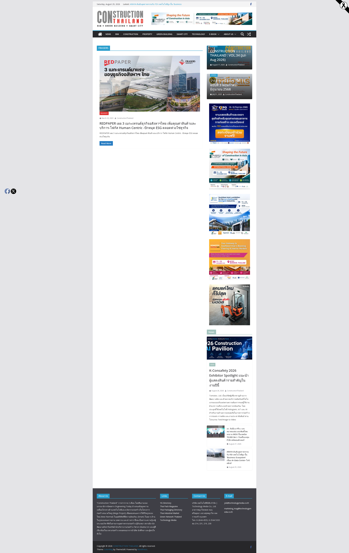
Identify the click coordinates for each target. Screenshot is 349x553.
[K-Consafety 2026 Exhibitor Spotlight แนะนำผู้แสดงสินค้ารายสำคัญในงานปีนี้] (229, 348)
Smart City (182, 34)
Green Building (164, 34)
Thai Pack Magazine (169, 506)
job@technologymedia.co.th (236, 503)
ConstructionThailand (125, 118)
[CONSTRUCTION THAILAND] (100, 34)
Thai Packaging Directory (171, 509)
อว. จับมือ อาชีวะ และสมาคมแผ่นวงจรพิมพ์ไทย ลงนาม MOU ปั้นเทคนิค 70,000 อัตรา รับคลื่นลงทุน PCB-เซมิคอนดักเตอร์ (238, 434)
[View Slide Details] (201, 19)
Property (147, 34)
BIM (117, 34)
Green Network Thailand (171, 516)
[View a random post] (249, 34)
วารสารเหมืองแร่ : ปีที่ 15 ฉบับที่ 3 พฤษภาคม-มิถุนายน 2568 (227, 84)
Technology (198, 34)
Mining (213, 75)
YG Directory (165, 503)
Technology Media (168, 520)
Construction (130, 34)
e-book (212, 34)
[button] (217, 34)
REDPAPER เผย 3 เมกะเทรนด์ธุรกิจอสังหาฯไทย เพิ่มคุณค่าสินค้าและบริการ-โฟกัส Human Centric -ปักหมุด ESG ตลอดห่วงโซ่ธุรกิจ (148, 125)
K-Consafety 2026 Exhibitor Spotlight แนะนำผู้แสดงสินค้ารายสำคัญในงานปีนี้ (229, 377)
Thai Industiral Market (169, 513)
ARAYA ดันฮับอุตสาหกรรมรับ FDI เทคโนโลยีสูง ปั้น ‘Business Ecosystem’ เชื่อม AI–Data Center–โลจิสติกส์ (156, 5)
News (108, 34)
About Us (228, 34)
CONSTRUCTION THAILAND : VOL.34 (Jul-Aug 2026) (228, 55)
